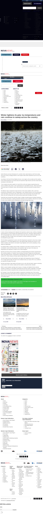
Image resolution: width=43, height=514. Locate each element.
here (27, 281)
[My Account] (24, 0)
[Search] (40, 66)
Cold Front (18, 289)
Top (29, 289)
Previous (4, 326)
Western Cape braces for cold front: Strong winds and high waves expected (9, 309)
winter (32, 289)
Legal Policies (14, 498)
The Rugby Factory (6, 54)
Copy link (14, 509)
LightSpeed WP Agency (24, 458)
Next (40, 326)
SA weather (24, 289)
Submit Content (27, 3)
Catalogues (16, 54)
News (9, 289)
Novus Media (3, 119)
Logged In (10, 335)
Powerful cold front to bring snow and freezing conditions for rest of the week (22, 309)
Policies (25, 454)
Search (39, 7)
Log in (27, 0)
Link (1, 509)
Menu (0, 20)
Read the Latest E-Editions (21, 375)
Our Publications (37, 3)
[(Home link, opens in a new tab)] (6, 463)
